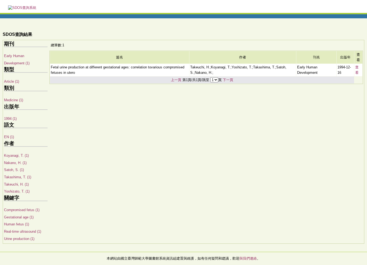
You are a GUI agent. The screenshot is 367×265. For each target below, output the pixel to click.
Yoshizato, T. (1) (17, 191)
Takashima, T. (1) (17, 177)
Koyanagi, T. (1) (16, 156)
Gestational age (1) (19, 217)
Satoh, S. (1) (14, 170)
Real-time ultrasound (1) (22, 231)
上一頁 (176, 80)
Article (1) (11, 81)
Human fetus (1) (16, 224)
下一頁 (228, 80)
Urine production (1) (19, 239)
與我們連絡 (248, 258)
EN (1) (9, 137)
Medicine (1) (13, 100)
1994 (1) (10, 119)
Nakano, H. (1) (15, 163)
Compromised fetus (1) (21, 210)
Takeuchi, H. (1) (16, 184)
